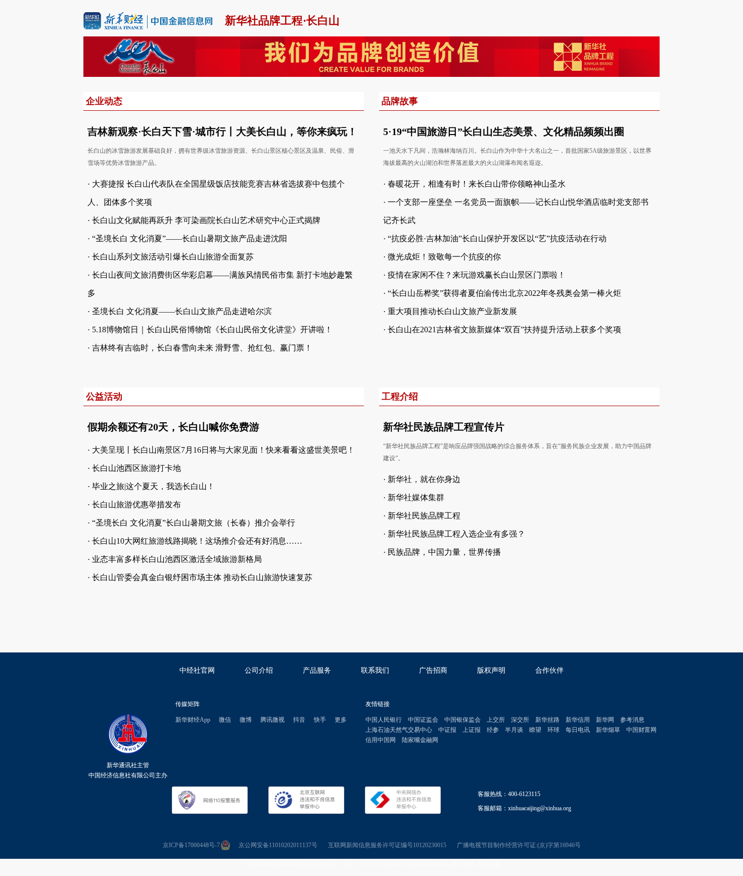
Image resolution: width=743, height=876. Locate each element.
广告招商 (433, 670)
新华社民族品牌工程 (424, 515)
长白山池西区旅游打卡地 (136, 468)
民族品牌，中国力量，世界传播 (444, 552)
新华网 (605, 719)
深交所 (520, 719)
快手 (320, 719)
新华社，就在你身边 (424, 479)
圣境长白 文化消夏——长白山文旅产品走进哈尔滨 (182, 311)
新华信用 (578, 719)
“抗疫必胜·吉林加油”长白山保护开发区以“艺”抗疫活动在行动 (497, 238)
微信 (225, 719)
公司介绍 (259, 670)
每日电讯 (578, 729)
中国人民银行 (383, 719)
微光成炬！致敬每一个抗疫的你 (444, 256)
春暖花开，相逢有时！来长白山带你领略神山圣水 (477, 184)
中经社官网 (197, 670)
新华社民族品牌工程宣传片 (443, 426)
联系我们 (375, 670)
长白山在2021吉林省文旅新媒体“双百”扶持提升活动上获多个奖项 (504, 329)
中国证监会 (423, 719)
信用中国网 (380, 739)
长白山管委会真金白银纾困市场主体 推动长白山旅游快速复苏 (202, 577)
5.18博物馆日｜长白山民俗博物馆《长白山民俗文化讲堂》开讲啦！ (212, 329)
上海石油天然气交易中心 (398, 729)
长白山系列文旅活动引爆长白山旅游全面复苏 (173, 256)
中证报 (447, 729)
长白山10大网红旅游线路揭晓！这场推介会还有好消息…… (197, 541)
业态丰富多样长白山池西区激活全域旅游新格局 (177, 559)
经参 (493, 729)
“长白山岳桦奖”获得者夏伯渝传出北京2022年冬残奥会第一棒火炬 (504, 293)
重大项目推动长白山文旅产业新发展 (452, 311)
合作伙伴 (549, 670)
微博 (246, 719)
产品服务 (317, 670)
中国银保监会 (462, 719)
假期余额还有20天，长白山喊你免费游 (173, 426)
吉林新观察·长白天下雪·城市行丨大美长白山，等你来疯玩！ (222, 131)
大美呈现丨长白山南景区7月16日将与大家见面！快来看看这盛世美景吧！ (223, 450)
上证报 (471, 729)
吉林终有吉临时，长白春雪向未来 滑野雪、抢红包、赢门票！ (202, 347)
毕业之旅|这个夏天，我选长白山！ (153, 486)
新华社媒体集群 (416, 497)
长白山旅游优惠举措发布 (136, 504)
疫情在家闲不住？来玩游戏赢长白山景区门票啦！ (477, 275)
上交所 (496, 719)
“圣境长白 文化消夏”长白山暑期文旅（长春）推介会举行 (193, 522)
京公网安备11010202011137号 (278, 845)
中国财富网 (641, 729)
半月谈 (514, 729)
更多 (341, 719)
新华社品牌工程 (264, 20)
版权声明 (491, 670)
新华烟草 (608, 729)
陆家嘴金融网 (420, 739)
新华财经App (192, 719)
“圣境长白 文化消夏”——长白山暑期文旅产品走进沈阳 (189, 238)
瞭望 (535, 729)
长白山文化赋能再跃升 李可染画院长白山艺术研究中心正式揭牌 (206, 220)
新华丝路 (547, 719)
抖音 (299, 719)
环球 (553, 729)
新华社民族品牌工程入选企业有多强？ (456, 534)
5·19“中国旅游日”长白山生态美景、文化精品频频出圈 (503, 131)
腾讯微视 (272, 719)
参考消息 (632, 719)
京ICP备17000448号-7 (191, 845)
